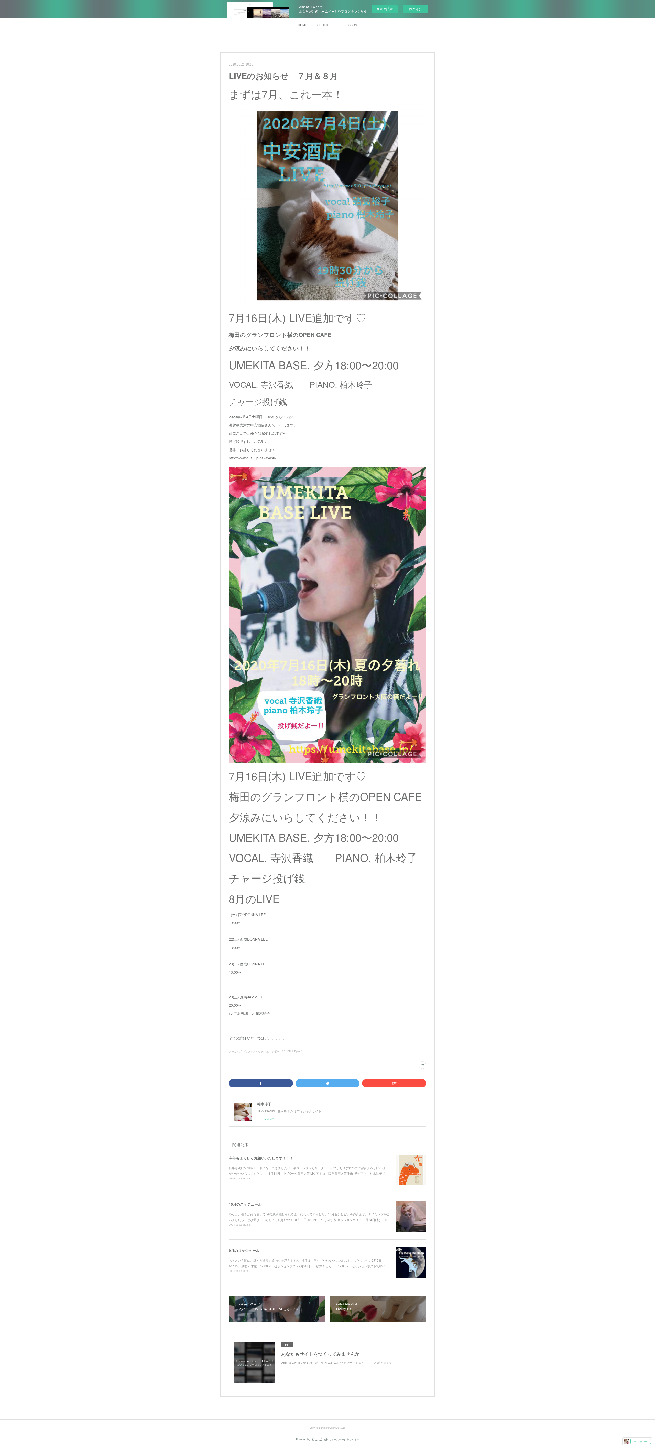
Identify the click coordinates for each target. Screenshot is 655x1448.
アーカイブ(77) (237, 1051)
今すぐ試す (384, 8)
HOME (302, 24)
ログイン (415, 9)
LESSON (351, 24)
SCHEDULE (325, 24)
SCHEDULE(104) (292, 1051)
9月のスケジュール (244, 1250)
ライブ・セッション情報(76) (264, 1051)
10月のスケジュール (245, 1204)
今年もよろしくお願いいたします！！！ (261, 1157)
